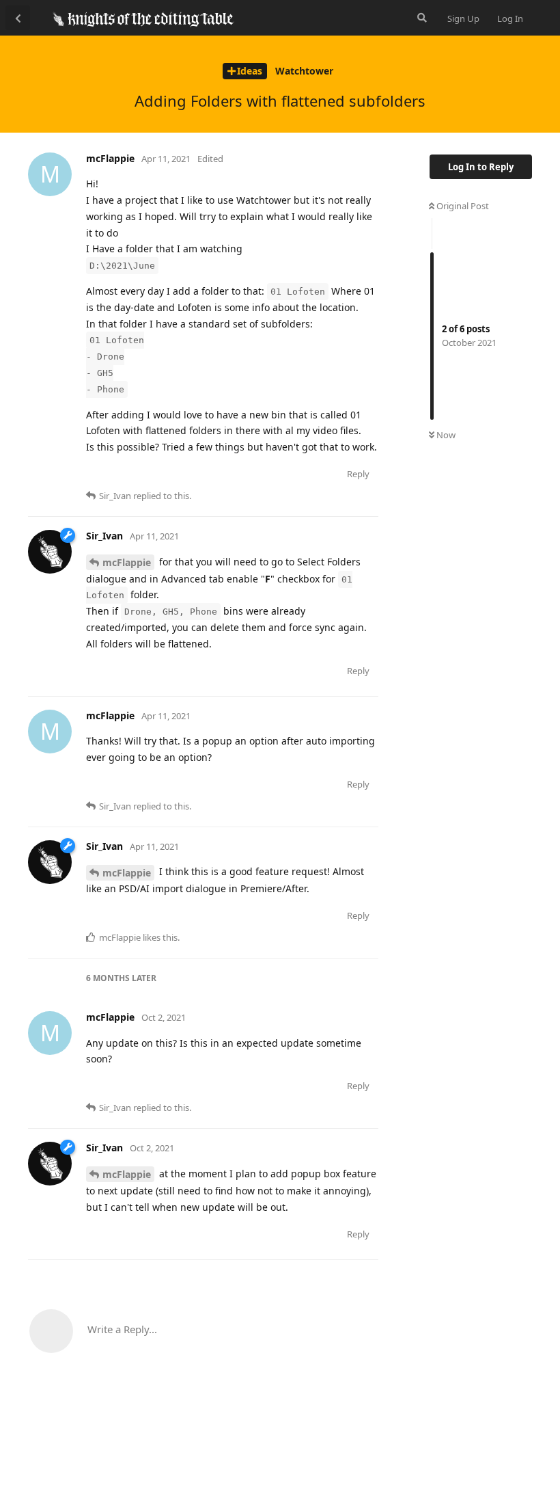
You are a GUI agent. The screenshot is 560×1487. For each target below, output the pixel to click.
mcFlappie (126, 562)
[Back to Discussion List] (17, 17)
